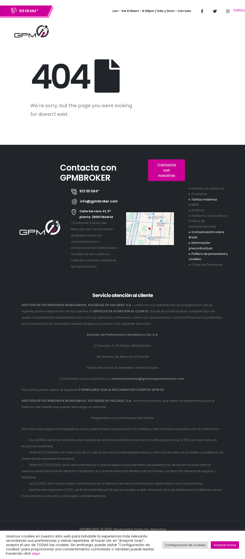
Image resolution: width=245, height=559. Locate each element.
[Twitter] (215, 11)
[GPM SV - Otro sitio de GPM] (31, 32)
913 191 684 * (28, 11)
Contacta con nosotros (166, 170)
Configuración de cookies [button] (185, 545)
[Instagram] (228, 11)
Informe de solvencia (207, 188)
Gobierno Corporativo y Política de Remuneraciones (208, 221)
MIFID (195, 205)
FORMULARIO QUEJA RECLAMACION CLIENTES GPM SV (121, 390)
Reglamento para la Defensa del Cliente (122, 418)
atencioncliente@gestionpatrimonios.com (148, 379)
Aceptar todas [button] (225, 545)
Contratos (199, 194)
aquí (36, 553)
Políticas (197, 210)
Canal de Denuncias (207, 265)
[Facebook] (202, 11)
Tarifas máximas (204, 199)
